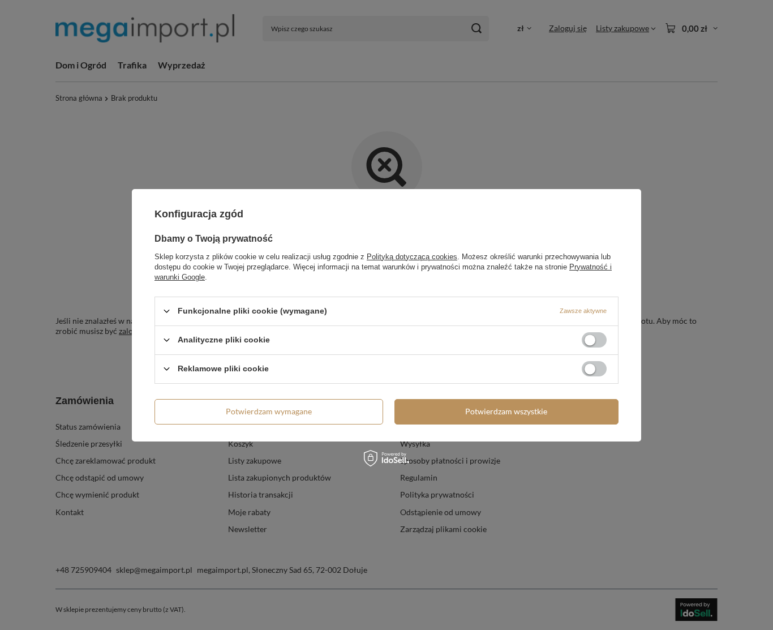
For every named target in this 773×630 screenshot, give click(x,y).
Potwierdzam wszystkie (506, 411)
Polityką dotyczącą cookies (412, 256)
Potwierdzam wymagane (269, 411)
